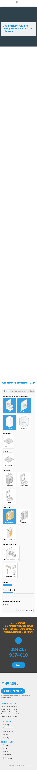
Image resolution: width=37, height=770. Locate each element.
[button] (18, 7)
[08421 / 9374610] (18, 640)
